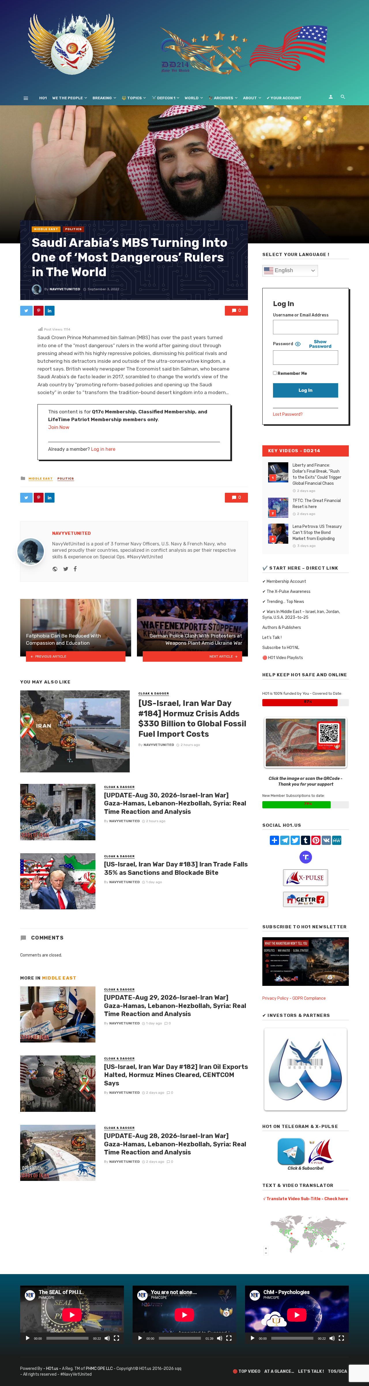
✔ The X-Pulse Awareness (286, 591)
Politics (73, 229)
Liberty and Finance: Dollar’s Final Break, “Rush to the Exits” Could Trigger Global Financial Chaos (317, 474)
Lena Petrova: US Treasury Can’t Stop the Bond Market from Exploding (317, 532)
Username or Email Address (301, 315)
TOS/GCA (337, 1371)
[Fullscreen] (116, 1338)
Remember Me (292, 373)
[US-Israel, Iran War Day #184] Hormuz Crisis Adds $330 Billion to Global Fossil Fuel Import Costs (192, 718)
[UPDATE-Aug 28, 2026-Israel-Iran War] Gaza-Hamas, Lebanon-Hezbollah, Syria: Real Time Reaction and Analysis (175, 1144)
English (283, 270)
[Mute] (107, 1338)
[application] (72, 1315)
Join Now (58, 427)
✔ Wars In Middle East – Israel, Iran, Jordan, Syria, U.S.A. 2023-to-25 (301, 614)
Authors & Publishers (281, 627)
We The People (67, 98)
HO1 (43, 98)
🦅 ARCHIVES (220, 98)
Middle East (46, 229)
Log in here (103, 449)
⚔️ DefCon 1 (163, 98)
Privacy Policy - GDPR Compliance (294, 998)
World (192, 98)
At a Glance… (279, 1371)
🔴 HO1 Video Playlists (282, 657)
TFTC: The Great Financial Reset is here (317, 503)
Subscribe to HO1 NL (280, 647)
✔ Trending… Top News (283, 601)
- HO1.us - (52, 1368)
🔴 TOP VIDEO (246, 1371)
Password (283, 343)
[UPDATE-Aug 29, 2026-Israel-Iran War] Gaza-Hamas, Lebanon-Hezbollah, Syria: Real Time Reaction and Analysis (175, 1005)
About (250, 98)
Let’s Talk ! (272, 637)
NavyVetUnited (65, 289)
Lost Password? (288, 414)
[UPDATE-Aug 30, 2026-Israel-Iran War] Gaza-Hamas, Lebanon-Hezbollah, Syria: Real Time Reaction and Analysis (175, 803)
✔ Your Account (284, 98)
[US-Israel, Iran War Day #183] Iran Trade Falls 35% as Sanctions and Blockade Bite (176, 868)
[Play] (28, 1338)
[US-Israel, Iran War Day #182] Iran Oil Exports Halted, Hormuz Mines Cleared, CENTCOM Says (176, 1075)
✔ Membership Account (284, 581)
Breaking (102, 98)
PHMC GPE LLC (99, 1368)
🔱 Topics (132, 98)
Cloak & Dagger (153, 693)
